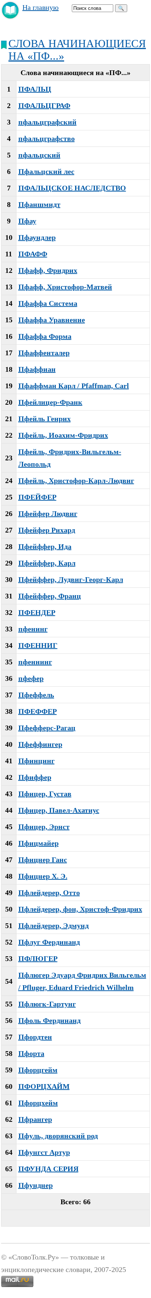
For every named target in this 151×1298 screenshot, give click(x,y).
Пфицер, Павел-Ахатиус (58, 810)
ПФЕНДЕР (36, 612)
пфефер (31, 678)
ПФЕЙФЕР (37, 497)
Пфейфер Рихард (46, 530)
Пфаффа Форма (44, 336)
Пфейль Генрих (44, 419)
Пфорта (31, 1053)
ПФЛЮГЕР (38, 958)
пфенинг (33, 629)
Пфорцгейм (38, 1070)
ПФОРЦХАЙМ (44, 1086)
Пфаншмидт (39, 204)
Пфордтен (35, 1037)
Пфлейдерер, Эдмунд (53, 925)
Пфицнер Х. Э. (42, 876)
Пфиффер (34, 777)
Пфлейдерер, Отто (49, 893)
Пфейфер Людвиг (47, 513)
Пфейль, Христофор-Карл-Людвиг (76, 480)
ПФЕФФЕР (37, 711)
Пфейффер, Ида (44, 546)
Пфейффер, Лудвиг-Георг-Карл (70, 579)
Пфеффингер (40, 744)
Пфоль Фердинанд (49, 1020)
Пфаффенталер (44, 353)
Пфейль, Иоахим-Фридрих (63, 435)
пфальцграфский (47, 122)
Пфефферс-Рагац (47, 728)
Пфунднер (35, 1185)
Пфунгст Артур (44, 1152)
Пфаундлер (37, 237)
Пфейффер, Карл (47, 563)
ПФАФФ (32, 254)
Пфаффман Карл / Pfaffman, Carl (73, 386)
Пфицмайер (38, 843)
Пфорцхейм (38, 1103)
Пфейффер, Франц (49, 596)
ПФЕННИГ (38, 645)
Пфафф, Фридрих (47, 270)
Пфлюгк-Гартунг (47, 1004)
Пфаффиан (37, 369)
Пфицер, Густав (44, 794)
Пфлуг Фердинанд (49, 942)
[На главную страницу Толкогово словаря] (10, 17)
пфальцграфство (46, 138)
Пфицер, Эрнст (44, 827)
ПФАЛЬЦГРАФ (44, 105)
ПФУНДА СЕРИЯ (48, 1169)
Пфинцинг (36, 761)
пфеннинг (35, 662)
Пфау (27, 221)
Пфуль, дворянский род (58, 1136)
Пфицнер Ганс (42, 860)
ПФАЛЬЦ (34, 89)
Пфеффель (36, 695)
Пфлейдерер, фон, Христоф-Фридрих (80, 909)
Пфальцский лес (46, 171)
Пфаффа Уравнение (51, 320)
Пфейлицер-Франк (50, 402)
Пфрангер (35, 1119)
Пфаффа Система (47, 303)
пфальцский (39, 155)
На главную (40, 7)
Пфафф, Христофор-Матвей (65, 287)
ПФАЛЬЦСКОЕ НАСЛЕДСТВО (72, 188)
